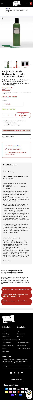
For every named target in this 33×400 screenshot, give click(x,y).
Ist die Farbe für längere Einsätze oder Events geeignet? (15, 295)
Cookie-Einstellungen (23, 348)
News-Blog (5, 334)
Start (7, 8)
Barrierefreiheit (22, 345)
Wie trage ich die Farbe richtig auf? (16, 289)
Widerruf (20, 337)
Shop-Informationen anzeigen (12, 125)
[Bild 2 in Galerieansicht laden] (16, 64)
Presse (4, 348)
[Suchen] (27, 3)
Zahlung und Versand (23, 342)
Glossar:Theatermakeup (9, 339)
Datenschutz (21, 334)
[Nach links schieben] (2, 65)
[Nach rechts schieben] (31, 65)
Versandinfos (16, 146)
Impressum (20, 331)
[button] (2, 3)
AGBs (18, 339)
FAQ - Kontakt (6, 342)
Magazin (4, 331)
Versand (20, 92)
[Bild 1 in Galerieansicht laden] (8, 64)
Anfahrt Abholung (8, 345)
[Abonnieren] (29, 366)
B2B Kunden (6, 337)
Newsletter (5, 351)
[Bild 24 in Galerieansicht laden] (25, 64)
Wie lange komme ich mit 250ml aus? (15, 302)
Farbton (4, 100)
